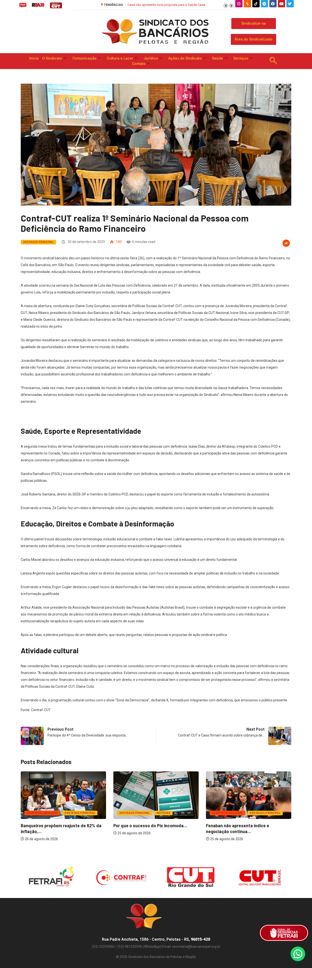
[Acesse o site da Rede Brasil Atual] (38, 5)
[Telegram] (264, 3)
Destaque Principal (38, 242)
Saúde (217, 58)
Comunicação (84, 58)
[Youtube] (281, 3)
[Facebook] (273, 3)
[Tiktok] (256, 3)
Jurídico (151, 58)
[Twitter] (290, 3)
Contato (139, 63)
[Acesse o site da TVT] (23, 5)
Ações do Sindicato (185, 58)
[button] (225, 5)
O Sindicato (52, 58)
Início (34, 58)
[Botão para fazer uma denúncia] (284, 933)
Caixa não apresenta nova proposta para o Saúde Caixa (166, 5)
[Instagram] (239, 3)
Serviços (240, 58)
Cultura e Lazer (120, 58)
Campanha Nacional (42, 813)
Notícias (163, 813)
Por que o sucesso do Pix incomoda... (150, 825)
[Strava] (247, 3)
